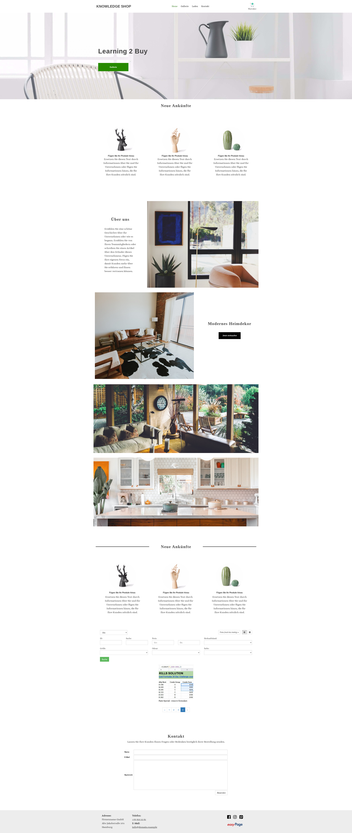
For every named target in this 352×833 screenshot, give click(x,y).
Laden (195, 6)
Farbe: (206, 648)
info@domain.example (144, 827)
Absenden (221, 792)
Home (175, 6)
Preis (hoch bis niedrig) (229, 632)
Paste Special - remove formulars (173, 701)
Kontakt (205, 6)
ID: (101, 638)
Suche (104, 659)
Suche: (129, 638)
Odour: (155, 648)
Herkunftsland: (210, 638)
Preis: (154, 638)
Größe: (103, 648)
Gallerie (185, 6)
